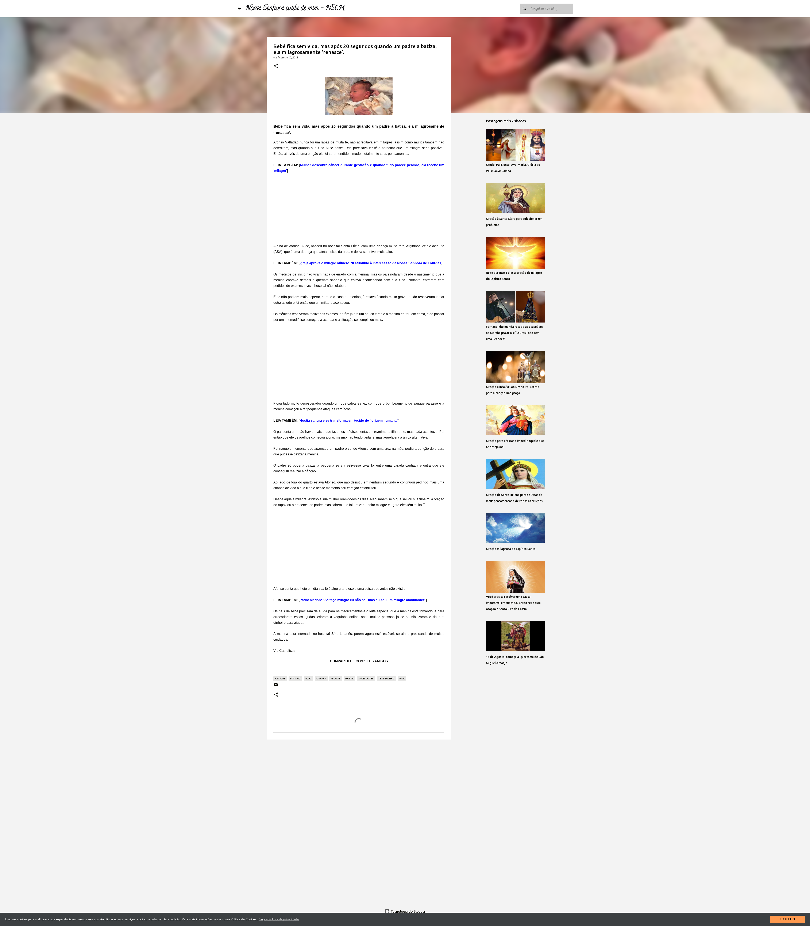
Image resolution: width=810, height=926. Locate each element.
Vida (402, 678)
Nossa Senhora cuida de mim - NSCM (294, 8)
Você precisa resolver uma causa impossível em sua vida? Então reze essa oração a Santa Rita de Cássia (513, 603)
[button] (275, 66)
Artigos (280, 678)
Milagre (335, 678)
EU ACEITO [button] (787, 919)
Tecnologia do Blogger (407, 911)
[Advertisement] (358, 208)
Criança (321, 678)
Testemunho (386, 678)
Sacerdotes (366, 678)
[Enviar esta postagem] (275, 686)
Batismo (295, 678)
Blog (308, 678)
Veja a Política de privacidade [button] (279, 919)
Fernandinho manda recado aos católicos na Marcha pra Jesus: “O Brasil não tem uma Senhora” (514, 333)
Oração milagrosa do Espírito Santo (511, 549)
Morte (349, 678)
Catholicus (287, 650)
